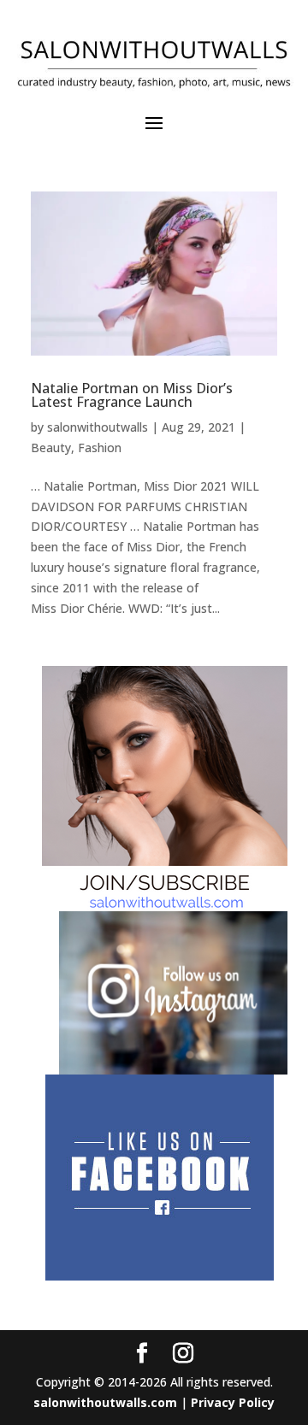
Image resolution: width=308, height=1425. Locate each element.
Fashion (99, 447)
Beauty (51, 447)
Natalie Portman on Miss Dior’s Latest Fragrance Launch (132, 395)
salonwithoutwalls (97, 427)
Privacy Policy (233, 1402)
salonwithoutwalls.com (105, 1402)
